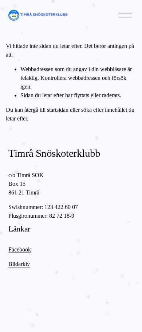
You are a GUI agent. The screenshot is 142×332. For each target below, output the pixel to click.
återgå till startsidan (46, 110)
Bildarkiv (19, 264)
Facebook (19, 249)
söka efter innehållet (104, 110)
